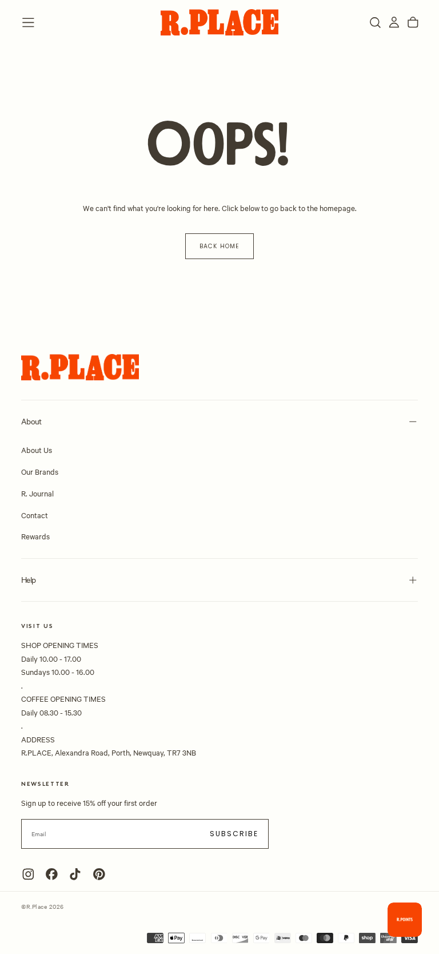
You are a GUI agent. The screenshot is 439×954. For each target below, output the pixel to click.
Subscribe (234, 833)
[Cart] (413, 22)
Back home (219, 246)
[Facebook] (52, 874)
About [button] (31, 421)
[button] (28, 22)
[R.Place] (80, 367)
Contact (34, 515)
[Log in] (394, 22)
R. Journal (37, 493)
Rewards (35, 536)
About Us (36, 449)
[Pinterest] (99, 874)
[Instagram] (28, 874)
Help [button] (28, 579)
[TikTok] (75, 874)
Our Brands (39, 471)
